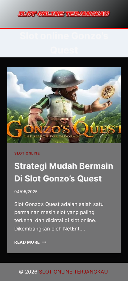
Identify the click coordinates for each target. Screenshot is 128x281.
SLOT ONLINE (27, 153)
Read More (30, 242)
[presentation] (64, 105)
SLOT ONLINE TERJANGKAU (74, 272)
